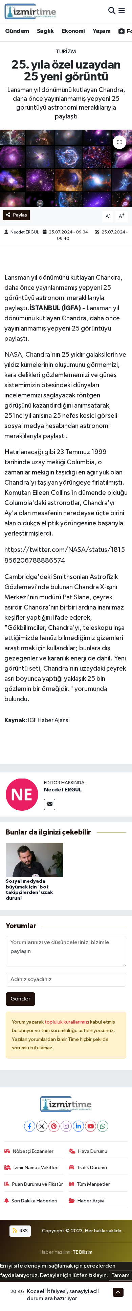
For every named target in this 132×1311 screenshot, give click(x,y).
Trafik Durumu (92, 1167)
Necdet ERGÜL (24, 232)
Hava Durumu (92, 1151)
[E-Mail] (49, 804)
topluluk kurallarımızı (67, 1022)
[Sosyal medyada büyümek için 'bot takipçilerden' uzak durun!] (34, 860)
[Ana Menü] (121, 11)
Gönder (20, 999)
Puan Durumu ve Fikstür (37, 1184)
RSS (23, 1230)
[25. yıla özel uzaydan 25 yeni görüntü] (66, 168)
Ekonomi (73, 31)
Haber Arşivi (91, 1200)
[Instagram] (66, 1126)
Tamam (120, 1275)
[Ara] (111, 11)
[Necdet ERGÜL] (22, 794)
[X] (41, 1126)
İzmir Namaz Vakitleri (36, 1167)
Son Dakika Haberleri (34, 1200)
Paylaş (20, 215)
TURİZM (66, 52)
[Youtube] (90, 1126)
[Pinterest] (54, 1126)
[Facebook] (29, 1126)
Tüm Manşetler (93, 1184)
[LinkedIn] (78, 1126)
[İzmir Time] (30, 11)
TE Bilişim (82, 1252)
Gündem (17, 31)
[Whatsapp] (102, 1126)
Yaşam (101, 31)
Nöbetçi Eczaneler (33, 1151)
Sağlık (45, 31)
